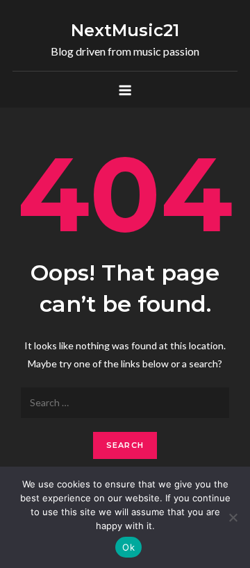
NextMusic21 (125, 30)
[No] (233, 517)
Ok (128, 547)
